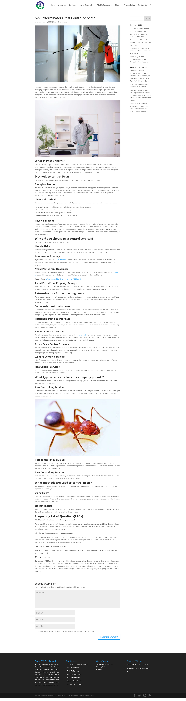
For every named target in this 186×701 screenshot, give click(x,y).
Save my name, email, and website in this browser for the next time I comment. (66, 631)
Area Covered (86, 5)
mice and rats (82, 335)
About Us (62, 5)
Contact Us (142, 5)
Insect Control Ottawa (138, 111)
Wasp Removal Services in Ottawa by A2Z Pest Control (65, 279)
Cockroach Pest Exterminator (77, 664)
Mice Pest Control (73, 677)
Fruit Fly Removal (73, 671)
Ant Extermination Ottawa (139, 28)
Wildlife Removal (103, 5)
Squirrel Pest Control (74, 681)
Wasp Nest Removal (74, 674)
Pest (54, 22)
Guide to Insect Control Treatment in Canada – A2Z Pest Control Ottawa (140, 106)
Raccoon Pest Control (74, 684)
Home (53, 5)
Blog (117, 5)
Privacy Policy (129, 5)
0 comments (62, 22)
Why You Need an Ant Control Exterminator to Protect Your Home (138, 34)
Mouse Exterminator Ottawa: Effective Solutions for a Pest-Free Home (140, 51)
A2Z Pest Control (61, 260)
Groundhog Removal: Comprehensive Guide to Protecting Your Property (139, 59)
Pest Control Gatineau (138, 84)
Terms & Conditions (87, 695)
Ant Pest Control (73, 668)
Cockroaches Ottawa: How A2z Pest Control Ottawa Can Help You (140, 42)
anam (39, 22)
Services (72, 5)
